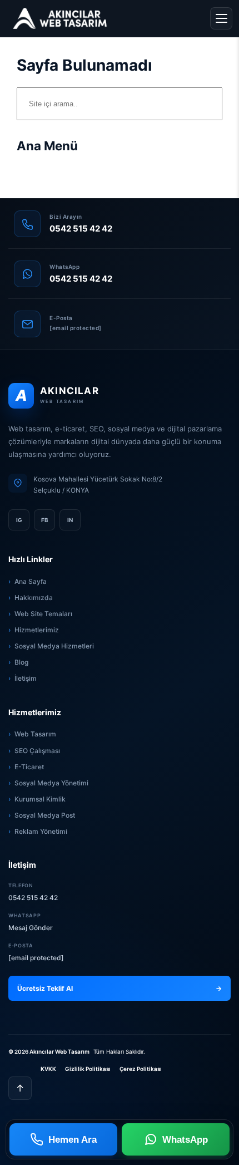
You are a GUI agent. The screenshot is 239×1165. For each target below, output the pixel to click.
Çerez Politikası (141, 1068)
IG (19, 520)
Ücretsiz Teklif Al (119, 988)
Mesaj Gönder (30, 927)
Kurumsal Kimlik (40, 799)
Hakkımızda (33, 597)
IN (70, 520)
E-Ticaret (29, 767)
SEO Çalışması (37, 750)
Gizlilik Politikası (88, 1068)
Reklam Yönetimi (40, 831)
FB (44, 520)
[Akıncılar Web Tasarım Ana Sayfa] (59, 18)
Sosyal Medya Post (44, 815)
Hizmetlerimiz (36, 630)
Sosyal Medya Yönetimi (51, 783)
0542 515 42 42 (33, 897)
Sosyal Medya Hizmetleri (54, 646)
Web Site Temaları (43, 613)
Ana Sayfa (30, 581)
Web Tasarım (35, 734)
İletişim (25, 678)
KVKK (48, 1068)
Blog (21, 662)
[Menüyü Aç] (221, 18)
